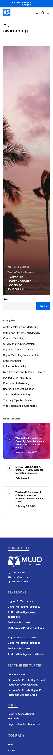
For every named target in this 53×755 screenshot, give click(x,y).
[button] (48, 12)
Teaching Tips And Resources (20, 272)
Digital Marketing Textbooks (24, 606)
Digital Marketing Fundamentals (21, 355)
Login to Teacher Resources (24, 724)
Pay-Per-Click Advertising (17, 377)
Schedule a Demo (19, 581)
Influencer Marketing (15, 366)
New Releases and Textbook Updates (24, 372)
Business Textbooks (19, 622)
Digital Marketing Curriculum (19, 349)
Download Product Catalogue (28, 628)
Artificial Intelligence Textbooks (26, 654)
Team (11, 744)
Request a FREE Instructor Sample (26, 3)
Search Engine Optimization (18, 388)
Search (7, 299)
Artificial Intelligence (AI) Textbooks (22, 614)
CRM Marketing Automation (19, 343)
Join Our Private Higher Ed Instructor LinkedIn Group (25, 692)
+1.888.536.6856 (19, 572)
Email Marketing (12, 360)
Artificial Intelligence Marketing (20, 327)
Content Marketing (13, 338)
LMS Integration (17, 674)
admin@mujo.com (20, 577)
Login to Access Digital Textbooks (21, 716)
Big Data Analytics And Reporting (21, 332)
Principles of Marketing (16, 383)
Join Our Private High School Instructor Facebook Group (26, 682)
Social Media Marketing (18, 267)
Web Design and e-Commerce (20, 405)
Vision (11, 750)
